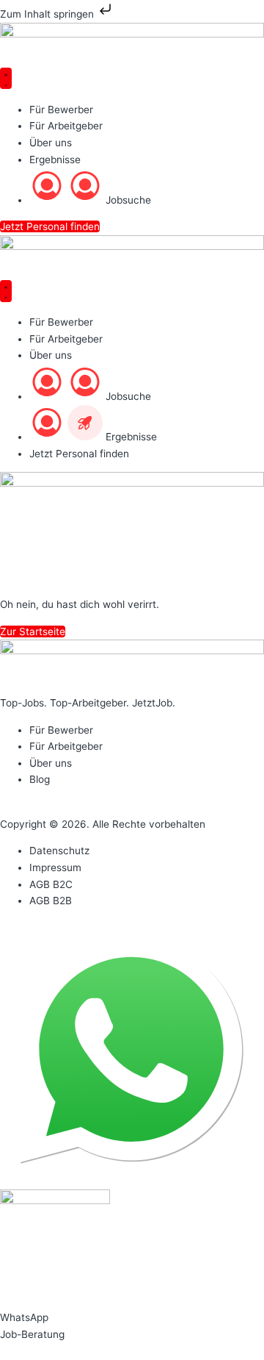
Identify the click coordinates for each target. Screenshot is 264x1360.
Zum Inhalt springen (48, 14)
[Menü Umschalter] (6, 78)
